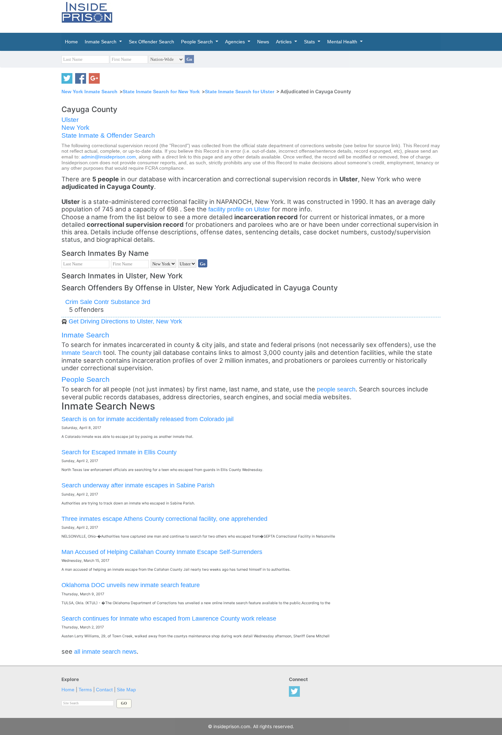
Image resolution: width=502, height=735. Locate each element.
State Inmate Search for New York (161, 91)
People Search (85, 379)
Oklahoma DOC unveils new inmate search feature (130, 584)
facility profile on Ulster (240, 209)
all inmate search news (105, 651)
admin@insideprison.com (108, 157)
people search (336, 389)
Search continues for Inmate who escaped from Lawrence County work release (168, 618)
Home (67, 689)
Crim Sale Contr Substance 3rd (107, 301)
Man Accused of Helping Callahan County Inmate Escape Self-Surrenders (161, 551)
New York (75, 127)
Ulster (70, 119)
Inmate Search (85, 335)
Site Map (126, 689)
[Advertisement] (283, 15)
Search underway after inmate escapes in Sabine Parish (137, 485)
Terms (85, 689)
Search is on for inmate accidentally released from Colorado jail (147, 418)
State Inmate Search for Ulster (239, 91)
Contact (104, 689)
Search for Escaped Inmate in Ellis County (119, 452)
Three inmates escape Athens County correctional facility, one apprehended (164, 518)
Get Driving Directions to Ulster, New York (125, 321)
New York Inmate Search (89, 91)
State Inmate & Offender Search (108, 135)
